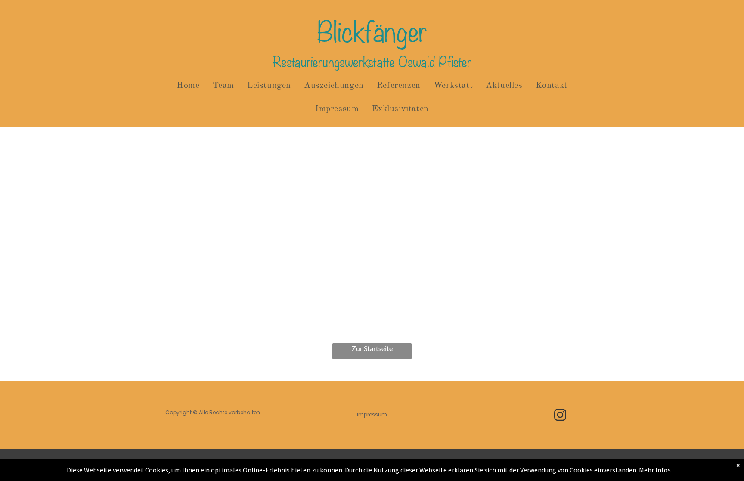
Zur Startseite (372, 348)
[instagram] (560, 416)
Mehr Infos (655, 469)
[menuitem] (188, 85)
